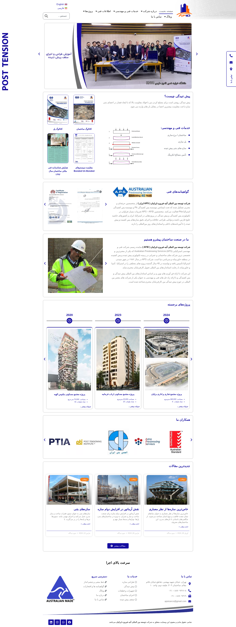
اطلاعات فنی (104, 11)
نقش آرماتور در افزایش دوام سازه (118, 509)
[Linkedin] (51, 622)
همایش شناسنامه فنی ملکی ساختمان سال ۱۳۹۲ (58, 171)
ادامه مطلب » (183, 527)
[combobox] (60, 16)
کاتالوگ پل (58, 129)
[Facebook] (69, 622)
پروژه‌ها (89, 11)
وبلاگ (169, 16)
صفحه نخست (166, 11)
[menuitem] (62, 4)
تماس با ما (156, 16)
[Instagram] (57, 622)
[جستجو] (46, 16)
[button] (39, 54)
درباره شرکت (150, 11)
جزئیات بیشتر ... (182, 406)
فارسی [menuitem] (60, 8)
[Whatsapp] (63, 622)
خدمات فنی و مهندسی (126, 11)
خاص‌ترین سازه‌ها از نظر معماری (168, 509)
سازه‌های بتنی (82, 509)
